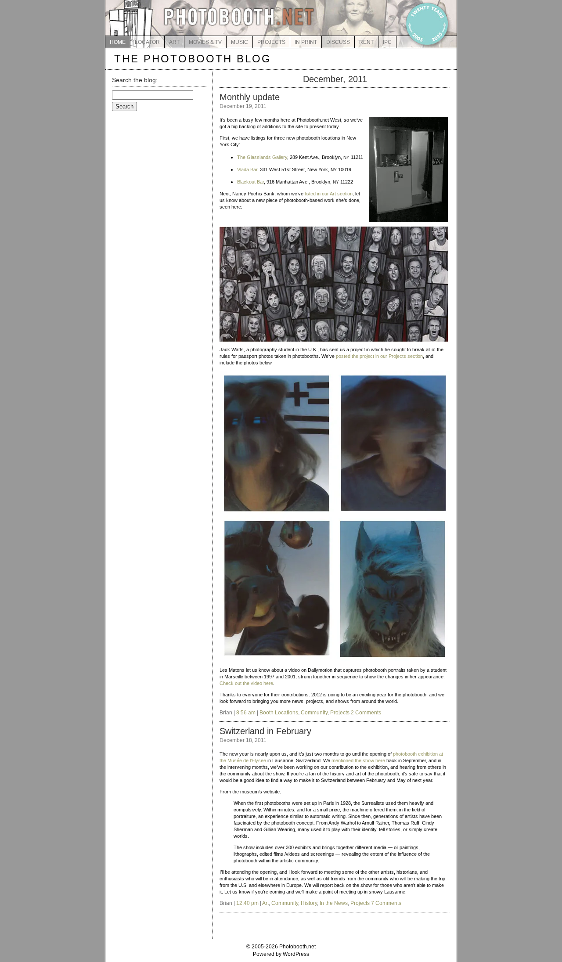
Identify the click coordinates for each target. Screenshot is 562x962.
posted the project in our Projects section (379, 356)
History (309, 903)
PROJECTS (271, 42)
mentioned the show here (358, 760)
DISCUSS (338, 42)
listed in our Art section (329, 193)
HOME (118, 42)
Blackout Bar (250, 181)
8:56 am (246, 713)
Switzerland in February (265, 731)
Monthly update (250, 97)
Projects (339, 713)
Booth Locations (278, 713)
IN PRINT (306, 42)
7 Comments (386, 903)
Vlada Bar (247, 169)
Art (265, 903)
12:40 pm (247, 903)
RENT (366, 42)
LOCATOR (147, 42)
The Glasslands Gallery (262, 157)
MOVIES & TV (205, 42)
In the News (334, 903)
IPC (387, 42)
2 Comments (366, 713)
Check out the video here (246, 683)
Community (314, 713)
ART (174, 42)
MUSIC (239, 42)
